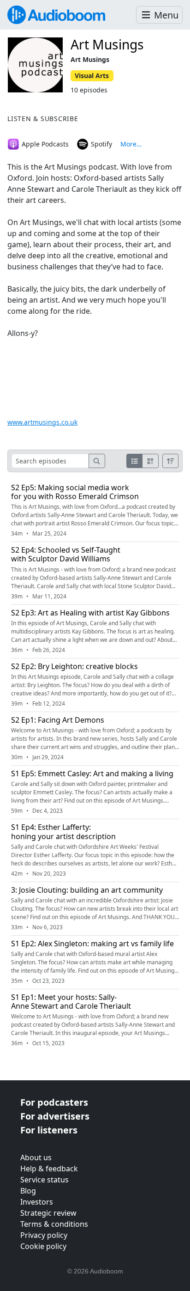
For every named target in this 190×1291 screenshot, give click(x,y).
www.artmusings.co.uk (42, 422)
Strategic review (48, 1213)
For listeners (48, 1130)
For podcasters (54, 1102)
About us (36, 1157)
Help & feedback (49, 1168)
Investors (36, 1202)
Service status (44, 1180)
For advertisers (54, 1116)
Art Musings (107, 44)
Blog (28, 1191)
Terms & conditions (54, 1224)
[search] (97, 461)
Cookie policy (43, 1246)
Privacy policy (43, 1235)
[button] (159, 15)
